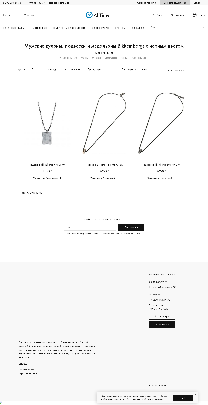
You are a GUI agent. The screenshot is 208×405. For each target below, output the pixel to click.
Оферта (23, 363)
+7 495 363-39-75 (35, 2)
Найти (203, 27)
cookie (157, 396)
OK (183, 397)
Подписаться (131, 227)
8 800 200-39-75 (12, 2)
